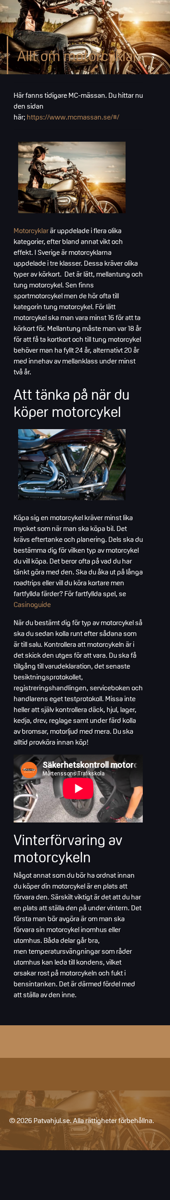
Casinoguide (32, 604)
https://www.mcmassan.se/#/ (73, 116)
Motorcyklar (31, 230)
